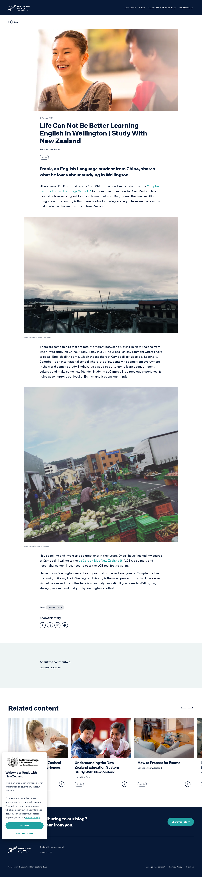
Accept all (24, 825)
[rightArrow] (190, 708)
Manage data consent (155, 867)
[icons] (43, 625)
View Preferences (24, 833)
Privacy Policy (175, 867)
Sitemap (190, 867)
